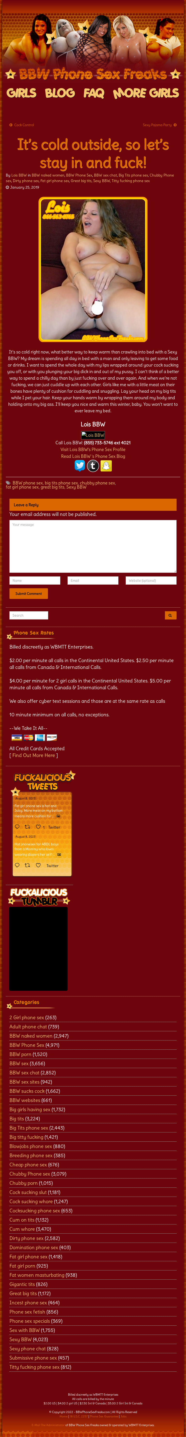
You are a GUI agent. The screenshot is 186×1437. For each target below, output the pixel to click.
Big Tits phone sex (133, 175)
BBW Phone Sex (79, 175)
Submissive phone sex (33, 1358)
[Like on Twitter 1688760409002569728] (39, 866)
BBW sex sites (24, 1082)
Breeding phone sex (31, 1155)
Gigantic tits (22, 1284)
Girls (22, 94)
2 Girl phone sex (26, 1017)
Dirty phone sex (26, 180)
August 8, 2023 (26, 798)
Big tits (16, 1119)
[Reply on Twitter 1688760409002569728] (18, 866)
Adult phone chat (28, 1027)
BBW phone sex (28, 483)
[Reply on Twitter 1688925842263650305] (18, 827)
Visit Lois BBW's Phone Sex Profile (93, 449)
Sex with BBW (24, 1330)
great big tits (52, 487)
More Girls (146, 94)
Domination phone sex (33, 1247)
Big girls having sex (29, 1109)
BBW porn (20, 1054)
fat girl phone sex (22, 487)
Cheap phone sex (28, 1165)
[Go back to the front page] (93, 48)
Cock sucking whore (31, 1201)
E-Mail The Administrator (48, 1425)
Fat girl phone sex (54, 180)
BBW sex (19, 1063)
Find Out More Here (33, 755)
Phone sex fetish (27, 1312)
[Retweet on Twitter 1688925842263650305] (28, 827)
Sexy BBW (101, 180)
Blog (60, 94)
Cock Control (24, 125)
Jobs (123, 1416)
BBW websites (24, 1100)
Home (64, 1416)
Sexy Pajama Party (157, 125)
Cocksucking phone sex (34, 1211)
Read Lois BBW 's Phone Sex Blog (93, 456)
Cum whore (22, 1229)
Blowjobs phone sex (30, 1146)
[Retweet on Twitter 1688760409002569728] (28, 866)
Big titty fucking (26, 1137)
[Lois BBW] (93, 434)
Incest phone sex (28, 1302)
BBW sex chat (105, 175)
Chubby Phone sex (29, 1174)
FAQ (94, 94)
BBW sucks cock (27, 1091)
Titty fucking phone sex (131, 180)
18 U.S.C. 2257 (79, 1416)
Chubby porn (23, 1183)
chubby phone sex (97, 483)
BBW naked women (48, 175)
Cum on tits (21, 1220)
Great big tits (81, 180)
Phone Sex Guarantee (104, 1416)
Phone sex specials (29, 1321)
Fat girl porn (22, 1266)
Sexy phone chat (27, 1348)
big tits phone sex (61, 483)
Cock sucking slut (28, 1192)
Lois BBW (19, 175)
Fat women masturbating (36, 1275)
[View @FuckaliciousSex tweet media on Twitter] (58, 816)
